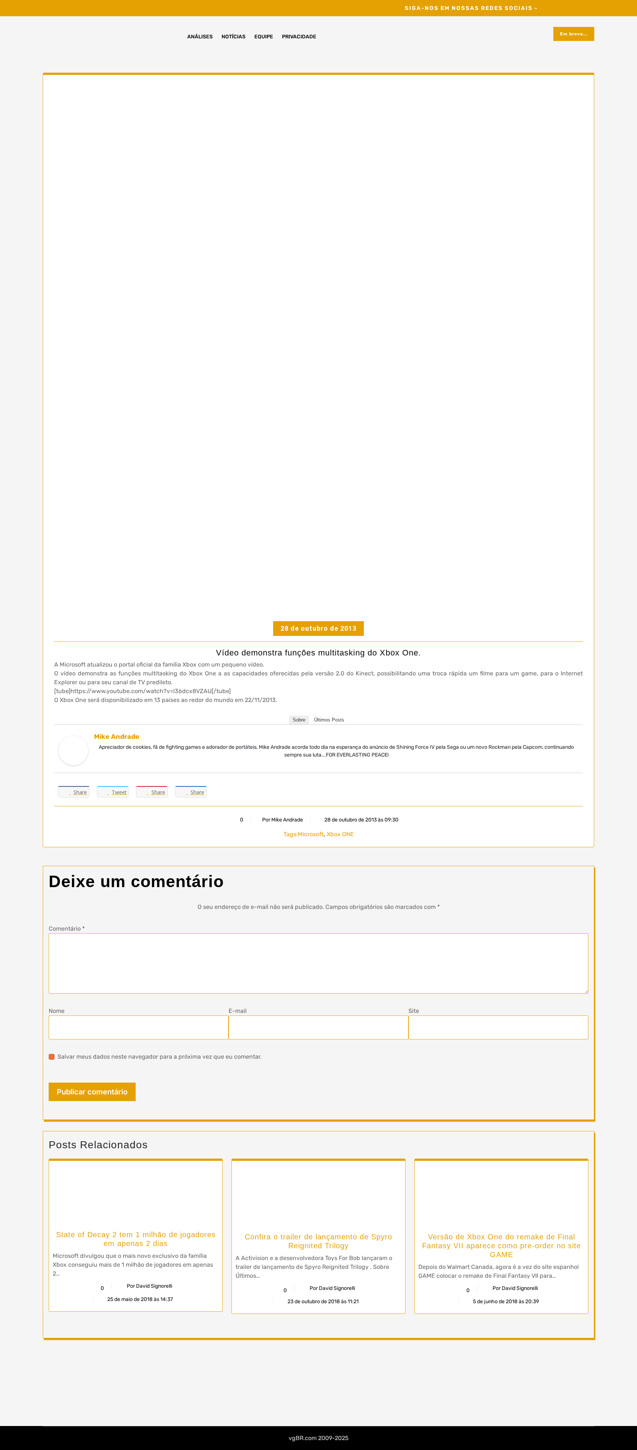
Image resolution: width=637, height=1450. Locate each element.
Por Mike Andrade (282, 820)
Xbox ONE (340, 834)
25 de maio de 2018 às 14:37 (139, 1299)
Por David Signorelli (149, 1286)
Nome (57, 1010)
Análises (200, 37)
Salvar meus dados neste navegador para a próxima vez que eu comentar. (160, 1056)
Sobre (299, 720)
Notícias (234, 37)
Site (413, 1010)
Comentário (67, 928)
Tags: (290, 834)
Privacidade (299, 37)
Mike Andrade (116, 737)
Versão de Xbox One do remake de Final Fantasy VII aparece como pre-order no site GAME (501, 1246)
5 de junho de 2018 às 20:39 (505, 1301)
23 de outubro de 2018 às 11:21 (322, 1301)
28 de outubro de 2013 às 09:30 (360, 820)
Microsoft (311, 834)
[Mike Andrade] (73, 750)
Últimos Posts (329, 720)
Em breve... (574, 34)
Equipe (263, 37)
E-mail (238, 1010)
